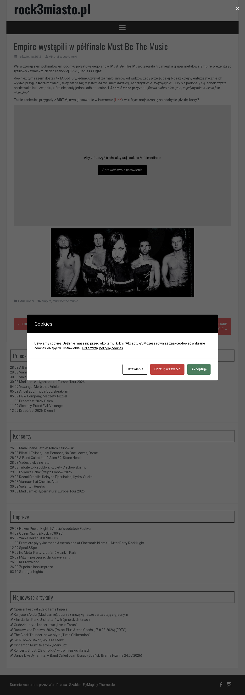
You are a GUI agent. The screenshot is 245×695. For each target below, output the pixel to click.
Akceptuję (198, 369)
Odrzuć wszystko (167, 369)
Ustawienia (135, 369)
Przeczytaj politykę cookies (102, 348)
